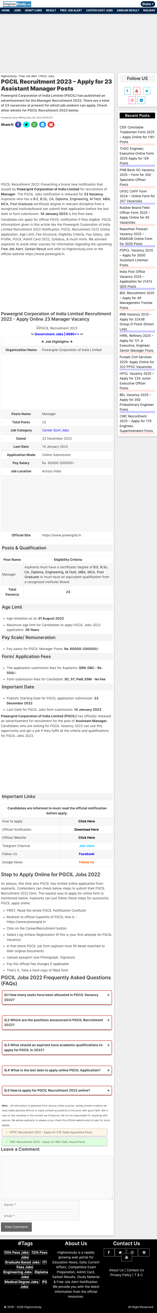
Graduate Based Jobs (22, 1262)
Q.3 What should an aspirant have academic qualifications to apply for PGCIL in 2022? (53, 1047)
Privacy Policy (120, 1275)
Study (17, 4)
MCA (4, 204)
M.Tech (95, 199)
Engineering (79, 199)
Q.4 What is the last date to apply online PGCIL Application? (52, 1070)
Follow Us (86, 862)
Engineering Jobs (18, 1272)
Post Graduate (21, 204)
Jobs (17, 10)
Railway (149, 10)
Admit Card (33, 10)
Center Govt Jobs (99, 10)
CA (51, 199)
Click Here (86, 821)
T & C (138, 1275)
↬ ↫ (57, 334)
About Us (116, 1270)
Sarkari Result (128, 10)
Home (6, 10)
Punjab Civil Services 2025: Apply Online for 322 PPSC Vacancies (137, 362)
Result (51, 10)
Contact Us (135, 1270)
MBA (106, 199)
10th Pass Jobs (16, 1252)
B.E (35, 199)
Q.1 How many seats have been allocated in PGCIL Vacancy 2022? (51, 997)
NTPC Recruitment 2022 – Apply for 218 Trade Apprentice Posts (51, 1132)
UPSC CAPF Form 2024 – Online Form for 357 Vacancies (137, 196)
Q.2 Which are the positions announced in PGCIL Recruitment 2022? (53, 1022)
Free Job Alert (71, 10)
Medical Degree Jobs (22, 1282)
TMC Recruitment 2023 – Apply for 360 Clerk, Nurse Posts (47, 1141)
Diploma (62, 199)
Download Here (86, 829)
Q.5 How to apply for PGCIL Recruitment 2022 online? (47, 1090)
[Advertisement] (78, 42)
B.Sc (43, 199)
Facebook (86, 854)
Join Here (86, 846)
